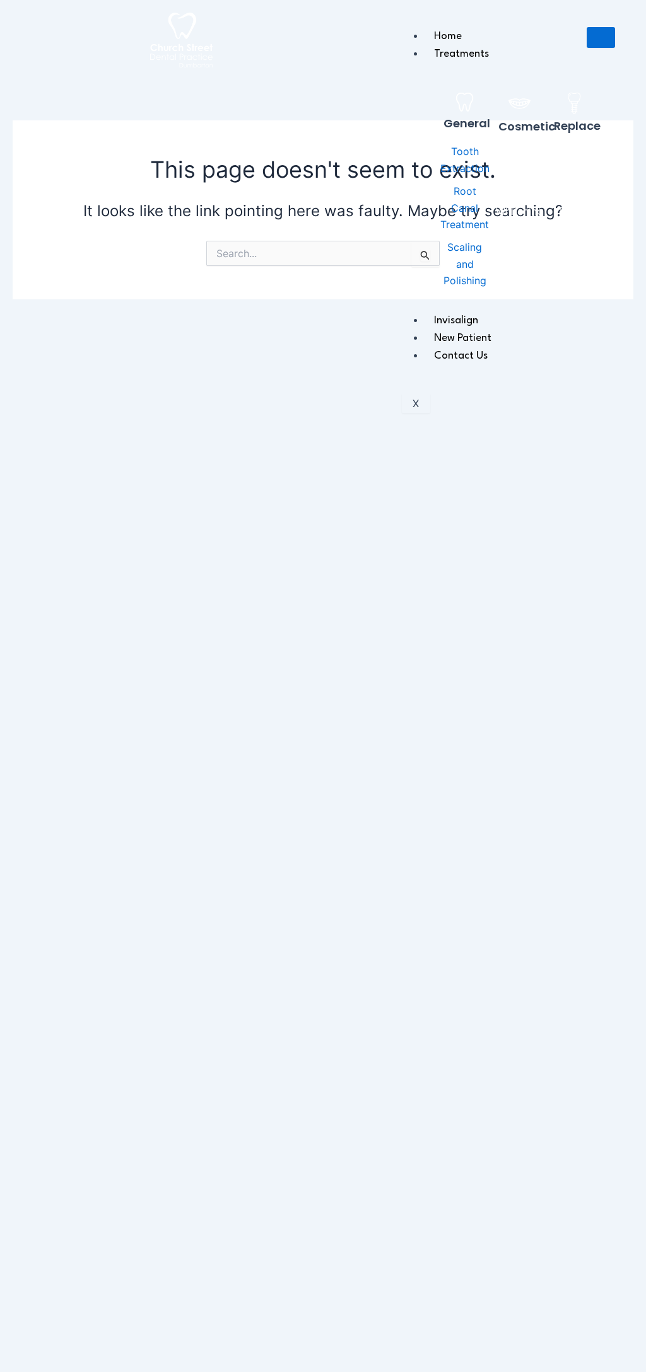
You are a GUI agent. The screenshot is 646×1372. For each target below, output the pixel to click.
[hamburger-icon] (601, 37)
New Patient (462, 338)
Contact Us (461, 355)
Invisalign (456, 320)
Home (448, 36)
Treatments (461, 54)
